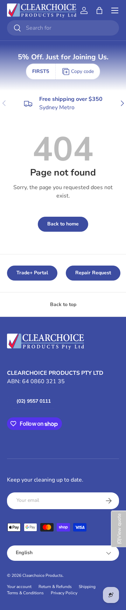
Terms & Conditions (25, 593)
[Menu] (114, 10)
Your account (19, 586)
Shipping (87, 586)
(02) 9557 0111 (33, 401)
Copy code (82, 71)
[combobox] (63, 28)
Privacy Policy (64, 593)
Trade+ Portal (32, 272)
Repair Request (93, 272)
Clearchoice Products (42, 575)
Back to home (63, 224)
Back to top (63, 304)
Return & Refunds (55, 586)
